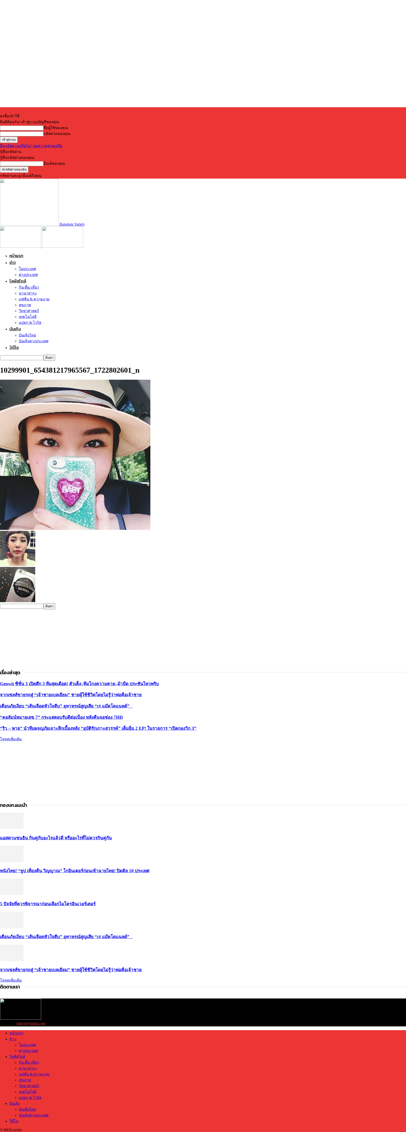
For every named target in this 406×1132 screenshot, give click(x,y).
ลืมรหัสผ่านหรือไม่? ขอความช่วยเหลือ (31, 146)
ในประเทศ (27, 269)
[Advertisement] (35, 638)
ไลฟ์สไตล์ (17, 281)
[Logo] (21, 246)
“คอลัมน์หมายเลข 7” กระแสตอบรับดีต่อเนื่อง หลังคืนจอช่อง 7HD (61, 717)
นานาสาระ (28, 293)
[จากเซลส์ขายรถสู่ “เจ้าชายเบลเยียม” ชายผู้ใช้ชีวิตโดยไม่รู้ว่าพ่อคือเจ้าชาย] (11, 960)
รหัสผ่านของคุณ (56, 134)
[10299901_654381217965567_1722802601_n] (75, 529)
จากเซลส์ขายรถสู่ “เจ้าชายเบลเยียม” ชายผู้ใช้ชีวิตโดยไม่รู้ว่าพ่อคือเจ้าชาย (71, 694)
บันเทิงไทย (27, 335)
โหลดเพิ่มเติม (11, 739)
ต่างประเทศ (28, 275)
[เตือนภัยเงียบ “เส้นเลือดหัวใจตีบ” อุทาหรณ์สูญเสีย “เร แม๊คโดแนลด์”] (11, 927)
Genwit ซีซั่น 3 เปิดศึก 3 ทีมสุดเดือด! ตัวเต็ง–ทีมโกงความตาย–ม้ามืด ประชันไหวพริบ (79, 683)
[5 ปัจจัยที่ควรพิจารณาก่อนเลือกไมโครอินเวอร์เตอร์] (11, 894)
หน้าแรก (16, 255)
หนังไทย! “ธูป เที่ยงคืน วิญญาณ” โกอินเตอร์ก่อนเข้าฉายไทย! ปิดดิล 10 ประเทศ (74, 870)
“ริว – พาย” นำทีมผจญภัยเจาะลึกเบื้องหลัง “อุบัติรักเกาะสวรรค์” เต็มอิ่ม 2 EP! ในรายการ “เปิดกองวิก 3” (98, 728)
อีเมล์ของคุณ (54, 163)
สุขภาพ (25, 305)
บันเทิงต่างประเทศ (33, 341)
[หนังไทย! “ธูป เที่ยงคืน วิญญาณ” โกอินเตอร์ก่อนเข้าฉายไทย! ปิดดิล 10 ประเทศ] (11, 861)
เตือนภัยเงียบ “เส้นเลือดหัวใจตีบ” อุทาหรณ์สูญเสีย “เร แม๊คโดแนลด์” (66, 706)
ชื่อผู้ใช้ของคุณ (55, 128)
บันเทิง (15, 328)
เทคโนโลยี (27, 317)
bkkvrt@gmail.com (31, 1023)
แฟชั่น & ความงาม (34, 299)
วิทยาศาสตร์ (29, 311)
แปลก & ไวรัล (30, 323)
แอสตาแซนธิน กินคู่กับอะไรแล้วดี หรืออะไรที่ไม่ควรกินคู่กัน (56, 837)
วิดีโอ (14, 347)
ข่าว (12, 262)
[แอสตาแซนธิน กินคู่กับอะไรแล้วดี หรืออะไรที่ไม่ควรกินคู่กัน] (11, 828)
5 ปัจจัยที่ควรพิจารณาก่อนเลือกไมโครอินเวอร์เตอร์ (48, 903)
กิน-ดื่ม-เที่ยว (29, 287)
